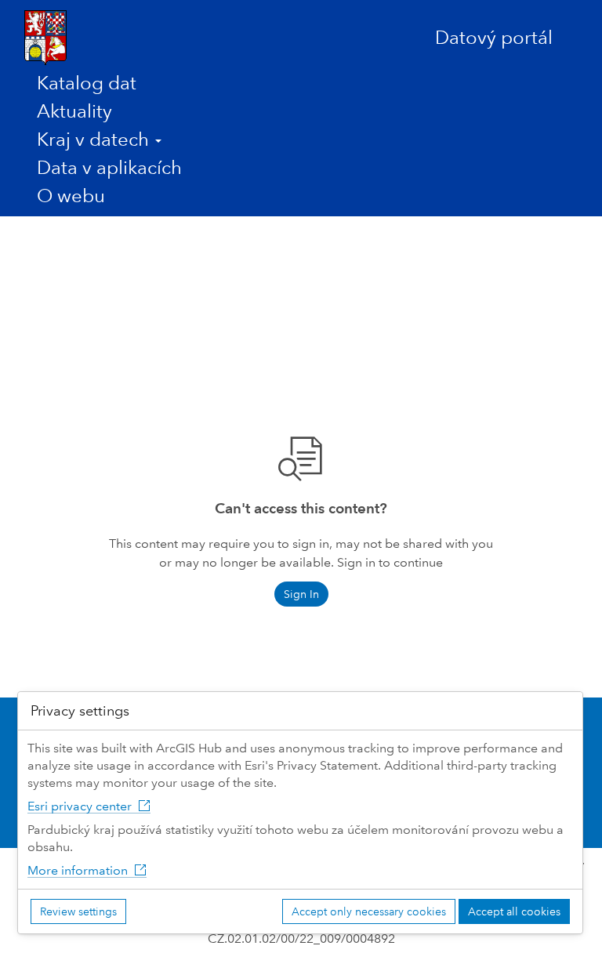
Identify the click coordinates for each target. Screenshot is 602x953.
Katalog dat (86, 82)
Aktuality (74, 111)
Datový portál (494, 37)
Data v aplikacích (109, 167)
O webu (71, 195)
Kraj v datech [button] (95, 139)
